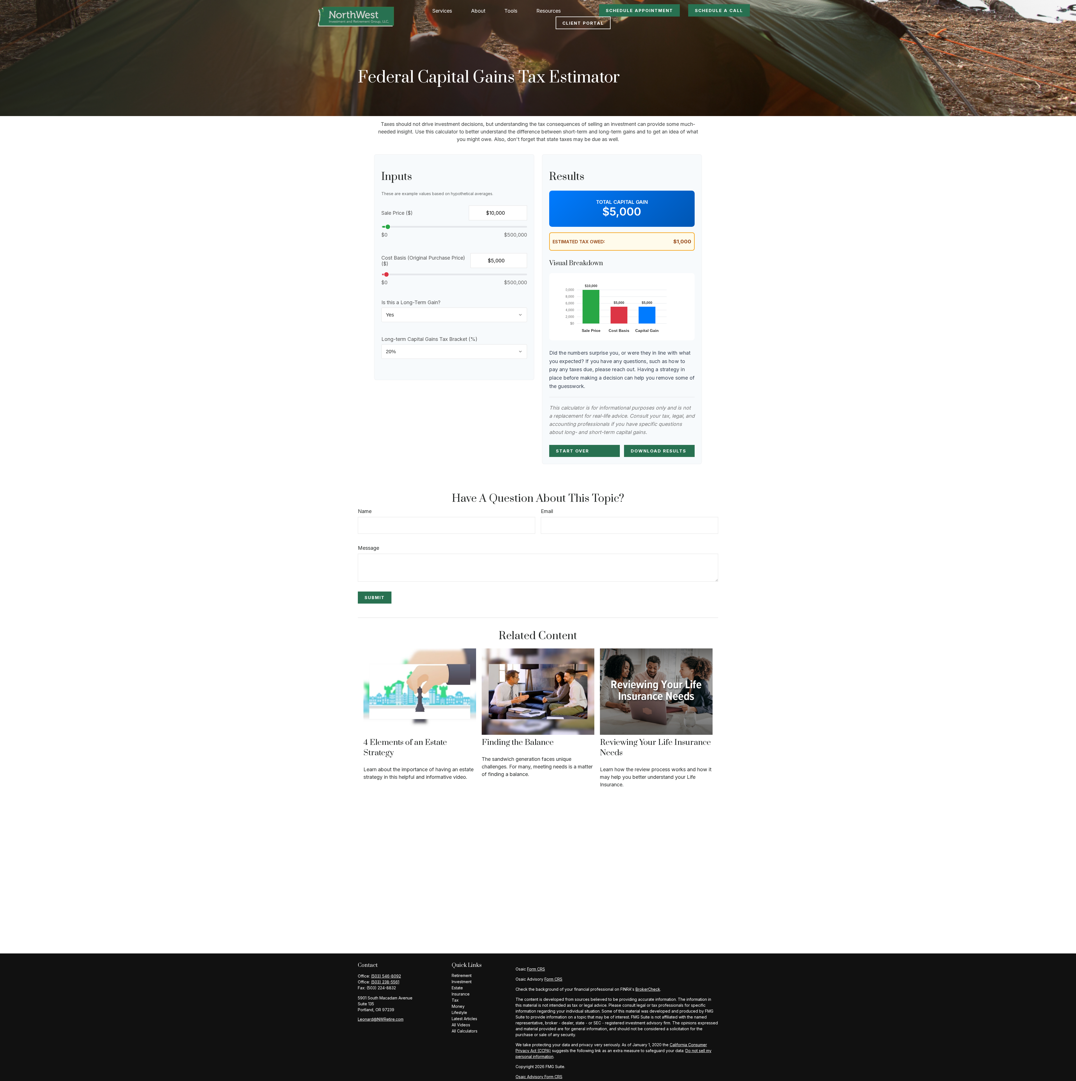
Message (368, 548)
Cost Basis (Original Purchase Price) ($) (423, 261)
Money (458, 1006)
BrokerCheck (648, 989)
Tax (455, 1000)
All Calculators (464, 1031)
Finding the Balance (518, 742)
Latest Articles (464, 1018)
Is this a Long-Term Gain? (410, 302)
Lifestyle (459, 1012)
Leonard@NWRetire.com (381, 1019)
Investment (462, 981)
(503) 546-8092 (386, 976)
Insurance (461, 994)
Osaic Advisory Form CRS (539, 1076)
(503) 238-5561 (385, 982)
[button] (442, 10)
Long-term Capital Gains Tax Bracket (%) (429, 339)
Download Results (658, 451)
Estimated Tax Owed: (579, 241)
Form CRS (536, 969)
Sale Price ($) (397, 213)
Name (365, 511)
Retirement (462, 975)
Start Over (572, 451)
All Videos (461, 1024)
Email (547, 511)
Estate (457, 987)
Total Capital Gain (622, 202)
